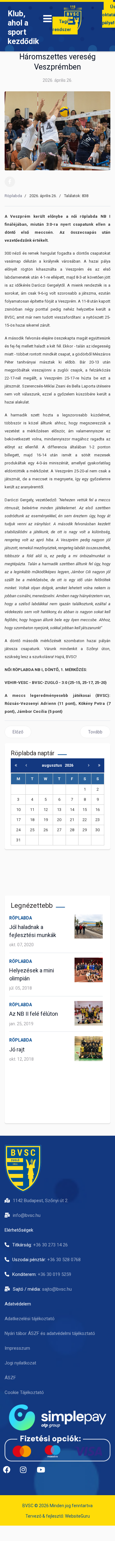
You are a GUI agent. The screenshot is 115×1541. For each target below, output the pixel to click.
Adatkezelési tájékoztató (30, 1318)
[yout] (43, 1472)
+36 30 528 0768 (64, 1259)
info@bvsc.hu (26, 1215)
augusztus (53, 765)
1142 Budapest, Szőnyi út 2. (40, 1200)
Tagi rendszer (61, 25)
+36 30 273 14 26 (50, 1245)
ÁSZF (10, 1377)
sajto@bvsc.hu (57, 1289)
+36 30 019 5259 (54, 1274)
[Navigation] (47, 20)
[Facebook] (10, 182)
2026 (69, 765)
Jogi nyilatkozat (20, 1363)
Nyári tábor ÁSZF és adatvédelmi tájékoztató (50, 1333)
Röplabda (13, 195)
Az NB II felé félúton (33, 1014)
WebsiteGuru (77, 1516)
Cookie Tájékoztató (24, 1392)
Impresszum (17, 1348)
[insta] (26, 1472)
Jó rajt (17, 1049)
